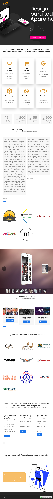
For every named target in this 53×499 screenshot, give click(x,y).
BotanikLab (5, 198)
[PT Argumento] (10, 310)
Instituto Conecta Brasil (43, 317)
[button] (49, 3)
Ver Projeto (10, 320)
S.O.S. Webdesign (11, 497)
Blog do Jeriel (30, 178)
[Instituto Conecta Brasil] (42, 310)
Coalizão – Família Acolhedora (26, 317)
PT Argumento (10, 317)
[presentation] (3, 201)
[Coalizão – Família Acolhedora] (26, 310)
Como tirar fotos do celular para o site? (25, 416)
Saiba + (7, 436)
